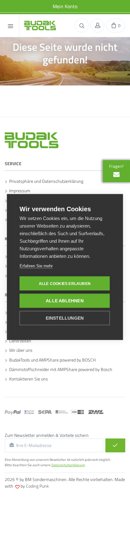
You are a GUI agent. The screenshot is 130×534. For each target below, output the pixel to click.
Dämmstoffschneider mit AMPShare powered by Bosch (59, 369)
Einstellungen (65, 318)
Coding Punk (37, 486)
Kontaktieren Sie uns (27, 378)
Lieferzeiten (19, 340)
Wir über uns (19, 350)
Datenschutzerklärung (68, 464)
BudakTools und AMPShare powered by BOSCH (51, 360)
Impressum (18, 190)
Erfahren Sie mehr (36, 266)
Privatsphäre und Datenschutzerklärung (45, 181)
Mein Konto (65, 6)
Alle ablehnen (65, 301)
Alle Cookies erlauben (65, 283)
